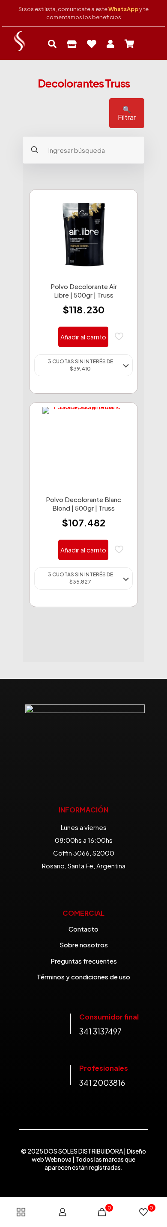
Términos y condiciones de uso (83, 977)
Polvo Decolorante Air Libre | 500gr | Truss (84, 290)
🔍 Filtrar (127, 113)
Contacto (83, 929)
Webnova (58, 1159)
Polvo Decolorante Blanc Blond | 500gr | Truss (83, 503)
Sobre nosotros (84, 945)
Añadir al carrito (83, 337)
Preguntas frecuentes (84, 961)
